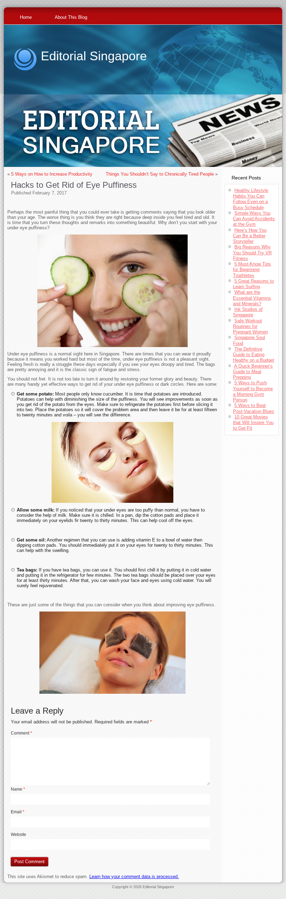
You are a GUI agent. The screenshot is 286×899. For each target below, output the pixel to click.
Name (18, 789)
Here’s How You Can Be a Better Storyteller (249, 236)
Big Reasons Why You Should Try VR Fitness (252, 252)
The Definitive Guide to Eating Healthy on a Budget (253, 354)
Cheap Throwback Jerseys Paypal (247, 891)
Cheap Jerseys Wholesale (83, 891)
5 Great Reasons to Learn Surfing (253, 283)
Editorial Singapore (94, 56)
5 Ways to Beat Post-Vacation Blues (253, 408)
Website (18, 834)
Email (17, 811)
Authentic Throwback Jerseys (131, 891)
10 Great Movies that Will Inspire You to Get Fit (253, 422)
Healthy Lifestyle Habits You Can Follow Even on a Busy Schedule (250, 199)
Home (26, 17)
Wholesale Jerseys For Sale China (187, 891)
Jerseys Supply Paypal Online (34, 891)
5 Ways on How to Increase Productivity (51, 174)
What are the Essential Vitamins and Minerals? (252, 298)
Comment (21, 733)
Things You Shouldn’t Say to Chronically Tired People (160, 174)
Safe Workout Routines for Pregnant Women (250, 326)
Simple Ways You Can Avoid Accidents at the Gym (254, 218)
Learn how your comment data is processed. (134, 876)
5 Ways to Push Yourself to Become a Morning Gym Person (253, 391)
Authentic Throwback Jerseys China (143, 895)
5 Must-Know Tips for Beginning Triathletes (252, 269)
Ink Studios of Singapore (248, 312)
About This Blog (71, 17)
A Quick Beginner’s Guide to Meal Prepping (253, 371)
